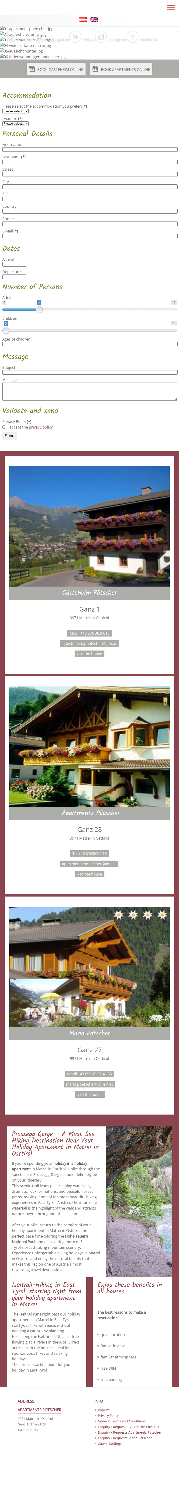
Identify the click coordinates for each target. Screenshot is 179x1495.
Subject (8, 367)
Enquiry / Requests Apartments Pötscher (129, 1432)
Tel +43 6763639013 (89, 853)
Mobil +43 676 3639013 (90, 633)
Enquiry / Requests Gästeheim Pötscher (129, 1427)
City (5, 181)
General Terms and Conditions (122, 1421)
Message (10, 379)
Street (7, 169)
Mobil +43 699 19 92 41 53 (89, 1073)
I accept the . (31, 427)
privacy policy (41, 427)
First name (11, 144)
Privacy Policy (16, 421)
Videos (89, 39)
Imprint (104, 1410)
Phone (8, 218)
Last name (14, 156)
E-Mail (10, 231)
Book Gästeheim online (60, 69)
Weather (26, 39)
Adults (8, 297)
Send (9, 435)
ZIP (5, 194)
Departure (11, 271)
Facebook (149, 39)
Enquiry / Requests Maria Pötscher (125, 1438)
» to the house (89, 653)
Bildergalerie (58, 39)
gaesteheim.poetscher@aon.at (90, 643)
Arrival (8, 259)
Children (9, 318)
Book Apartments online (125, 69)
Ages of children (16, 339)
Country (9, 206)
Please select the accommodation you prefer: (44, 106)
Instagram (118, 39)
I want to (12, 118)
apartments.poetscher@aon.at (89, 863)
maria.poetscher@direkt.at (89, 1084)
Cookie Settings (110, 1443)
